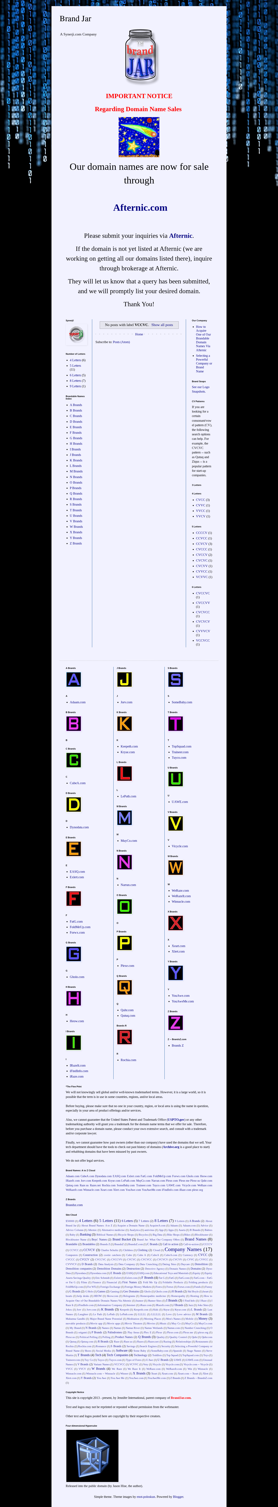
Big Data (158, 1234)
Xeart (154, 1373)
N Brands (76, 477)
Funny (208, 1286)
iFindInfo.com (79, 1071)
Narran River (133, 1328)
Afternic (180, 235)
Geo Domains (131, 1291)
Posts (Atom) (121, 342)
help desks (83, 1296)
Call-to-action (191, 1244)
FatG (171, 1278)
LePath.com (128, 796)
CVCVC (202, 560)
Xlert (205, 1373)
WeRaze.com (180, 890)
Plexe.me (184, 1180)
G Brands (76, 438)
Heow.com (77, 1021)
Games (101, 1291)
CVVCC (202, 571)
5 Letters (75, 365)
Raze (116, 1341)
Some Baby (140, 1350)
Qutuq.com (128, 1015)
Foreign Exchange (110, 1286)
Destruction (133, 1268)
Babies (208, 1230)
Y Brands (76, 538)
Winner (124, 1373)
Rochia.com (128, 1060)
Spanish (177, 1350)
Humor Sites (155, 1300)
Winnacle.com (181, 901)
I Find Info (189, 1300)
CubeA (155, 1255)
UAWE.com (180, 801)
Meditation (133, 1318)
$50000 (70, 1221)
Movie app (96, 1323)
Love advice (184, 1314)
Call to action (170, 1244)
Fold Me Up (150, 1282)
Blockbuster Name (76, 1239)
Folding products (198, 1282)
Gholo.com (77, 977)
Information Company (110, 1305)
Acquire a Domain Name (131, 1225)
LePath (111, 1314)
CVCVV (202, 566)
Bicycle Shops (126, 1234)
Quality (161, 1337)
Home (139, 334)
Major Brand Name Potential (106, 1318)
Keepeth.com (129, 746)
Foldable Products (173, 1282)
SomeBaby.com (182, 702)
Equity (196, 1273)
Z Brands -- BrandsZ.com (198, 1378)
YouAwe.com (180, 995)
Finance (96, 1282)
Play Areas (133, 1332)
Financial (112, 1282)
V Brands (76, 521)
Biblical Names (105, 1234)
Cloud (156, 1250)
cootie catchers (112, 1255)
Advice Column (74, 1230)
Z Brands (76, 543)
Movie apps (113, 1323)
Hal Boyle (193, 1291)
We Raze (117, 1369)
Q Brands (76, 493)
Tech (98, 1355)
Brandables (88, 1244)
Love (169, 1314)
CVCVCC (203, 612)
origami (82, 1332)
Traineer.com (180, 752)
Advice (204, 1225)
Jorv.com (126, 702)
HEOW (98, 1296)
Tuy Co (88, 1360)
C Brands (76, 416)
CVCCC (201, 549)
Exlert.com (77, 877)
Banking (85, 1234)
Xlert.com (178, 951)
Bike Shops (173, 1234)
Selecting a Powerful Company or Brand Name (204, 363)
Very (145, 1364)
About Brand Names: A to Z (97, 1225)
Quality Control (178, 1337)
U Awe (149, 1360)
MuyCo (189, 1323)
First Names (129, 1282)
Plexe (159, 1332)
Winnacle (203, 1369)
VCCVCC (203, 640)
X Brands (76, 532)
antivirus (149, 1230)
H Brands (76, 443)
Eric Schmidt (102, 1278)
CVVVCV (203, 631)
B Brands (76, 410)
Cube (129, 1255)
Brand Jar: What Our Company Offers (158, 1239)
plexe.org (197, 1189)
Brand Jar (75, 18)
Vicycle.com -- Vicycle (196, 1364)
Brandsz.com (74, 1205)
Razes (140, 1341)
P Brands (75, 488)
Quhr (194, 1337)
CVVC (200, 505)
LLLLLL (156, 1314)
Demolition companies (79, 1268)
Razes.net (95, 1185)
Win (190, 1369)
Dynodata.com (79, 827)
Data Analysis (106, 1264)
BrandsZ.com (135, 1244)
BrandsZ (119, 1244)
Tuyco (101, 1360)
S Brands (76, 504)
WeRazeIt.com (181, 896)
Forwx (169, 1286)
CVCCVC (203, 593)
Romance (101, 1346)
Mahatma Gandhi (75, 1318)
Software (122, 1350)
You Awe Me (118, 1378)
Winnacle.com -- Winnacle (100, 1373)
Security (166, 1346)
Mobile (189, 1318)
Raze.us (84, 1185)
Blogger (178, 1496)
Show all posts (162, 325)
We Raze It (134, 1369)
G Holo (89, 1291)
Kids (155, 1309)
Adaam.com (77, 702)
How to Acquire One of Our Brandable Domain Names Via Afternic (203, 338)
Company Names (183, 1249)
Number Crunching (195, 1328)
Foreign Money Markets (138, 1286)
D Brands (76, 421)
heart (206, 1291)
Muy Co (176, 1323)
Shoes (88, 1350)
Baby (73, 1234)
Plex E (147, 1332)
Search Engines (148, 1346)
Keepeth (124, 1309)
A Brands (76, 405)
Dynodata (80, 1273)
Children (128, 1250)
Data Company (126, 1264)
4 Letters (75, 360)
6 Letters (75, 375)
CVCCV (202, 554)
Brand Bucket (122, 1239)
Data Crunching (149, 1264)
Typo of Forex (134, 1360)
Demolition (201, 1264)
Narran (117, 1328)
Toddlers (157, 1355)
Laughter (83, 1314)
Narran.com (128, 885)
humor (139, 1300)
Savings (131, 1346)
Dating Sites (169, 1264)
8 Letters (75, 380)
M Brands (76, 471)
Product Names (124, 1337)
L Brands (76, 466)
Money (203, 1318)
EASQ (129, 1273)
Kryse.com (128, 752)
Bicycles (143, 1234)
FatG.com (76, 921)
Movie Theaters (133, 1323)
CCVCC (201, 538)
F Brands (76, 432)
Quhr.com (127, 1010)
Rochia (70, 1346)
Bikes (187, 1234)
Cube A (141, 1255)
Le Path (97, 1314)
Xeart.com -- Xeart (188, 1373)
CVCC (200, 500)
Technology (140, 1355)
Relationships (183, 1341)
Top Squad (172, 1355)
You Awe (101, 1378)
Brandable (71, 1244)
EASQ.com (77, 871)
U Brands (76, 515)
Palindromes (115, 1332)
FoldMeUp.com (80, 927)
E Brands (76, 427)
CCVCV (202, 544)
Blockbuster (201, 1234)
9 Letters (75, 386)
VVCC (200, 511)
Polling (106, 1337)
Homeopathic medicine (153, 1296)
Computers (72, 1255)
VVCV (201, 516)
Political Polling (89, 1337)
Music (163, 1323)
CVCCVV (203, 603)
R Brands (76, 499)
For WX (91, 1286)
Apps (171, 1230)
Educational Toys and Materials (171, 1273)
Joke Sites (203, 1305)
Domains (196, 1268)
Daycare (185, 1264)
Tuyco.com (179, 757)
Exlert (117, 1278)
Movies (151, 1323)
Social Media (103, 1350)
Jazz (190, 1305)
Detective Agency (155, 1268)
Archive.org (171, 1147)
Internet (131, 1305)
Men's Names (173, 1318)
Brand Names (195, 1239)
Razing (167, 1341)
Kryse (166, 1309)
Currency (188, 1255)
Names (105, 1328)
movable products (76, 1323)
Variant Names (101, 1364)
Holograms (129, 1296)
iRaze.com (76, 1076)
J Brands (75, 455)
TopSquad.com (181, 746)
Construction (90, 1255)
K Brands (76, 460)
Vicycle (157, 1364)
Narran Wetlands (153, 1328)
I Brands (75, 449)
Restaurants (202, 1341)
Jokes (69, 1309)
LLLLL (142, 1314)
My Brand (75, 1328)
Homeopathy (178, 1296)
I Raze (203, 1300)
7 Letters (144, 1221)
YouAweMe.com (183, 1001)
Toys (206, 1355)
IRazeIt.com (77, 1065)
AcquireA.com (157, 1225)
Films (84, 1282)
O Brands (76, 482)
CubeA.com (77, 783)
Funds (197, 1286)
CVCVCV (203, 621)
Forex (159, 1286)
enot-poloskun (146, 1496)
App (161, 1230)
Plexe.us (195, 1180)
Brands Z (178, 1045)
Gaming (114, 1291)
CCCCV (201, 533)
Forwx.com (77, 932)
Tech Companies (117, 1355)
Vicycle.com (180, 846)
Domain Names (177, 1268)
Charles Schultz (109, 1250)
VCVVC (202, 577)
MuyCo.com (129, 840)
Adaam (174, 1225)
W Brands (76, 526)
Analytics (134, 1230)
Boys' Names (99, 1239)
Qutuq (73, 1341)
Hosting (194, 1296)
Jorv (79, 1309)
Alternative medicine (113, 1230)
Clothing (143, 1250)
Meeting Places (152, 1318)
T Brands (76, 510)
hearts (69, 1296)
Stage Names (194, 1350)
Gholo (147, 1291)
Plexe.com (127, 965)
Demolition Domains (109, 1268)
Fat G (162, 1278)
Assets (181, 1230)
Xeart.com (178, 946)
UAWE (177, 1360)
